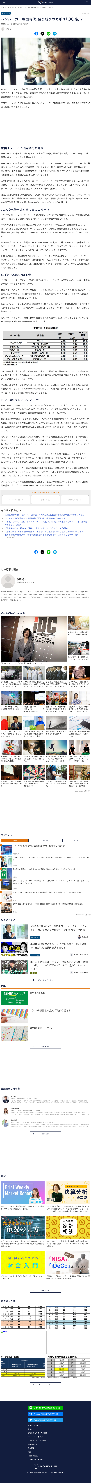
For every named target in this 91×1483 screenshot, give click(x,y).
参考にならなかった (74, 500)
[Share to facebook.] (36, 34)
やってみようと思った (16, 500)
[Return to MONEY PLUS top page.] (45, 2)
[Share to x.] (42, 34)
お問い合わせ (33, 1444)
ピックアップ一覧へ (45, 980)
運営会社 (31, 1429)
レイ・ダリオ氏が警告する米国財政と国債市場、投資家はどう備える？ (35, 518)
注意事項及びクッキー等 (37, 1440)
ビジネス (14, 8)
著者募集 (31, 1448)
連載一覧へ (45, 1290)
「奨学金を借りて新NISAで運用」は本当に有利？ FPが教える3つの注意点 (36, 528)
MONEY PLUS (5, 8)
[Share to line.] (48, 34)
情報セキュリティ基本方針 (38, 1433)
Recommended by (80, 791)
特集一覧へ (45, 1046)
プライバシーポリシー (36, 1437)
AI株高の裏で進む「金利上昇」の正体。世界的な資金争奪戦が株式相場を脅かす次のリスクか (44, 515)
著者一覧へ (45, 1134)
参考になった (45, 500)
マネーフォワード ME (36, 1459)
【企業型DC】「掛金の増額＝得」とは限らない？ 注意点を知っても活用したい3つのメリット (44, 531)
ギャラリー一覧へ (45, 1385)
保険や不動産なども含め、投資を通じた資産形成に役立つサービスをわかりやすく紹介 (42, 534)
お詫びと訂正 (33, 1455)
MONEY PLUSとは (34, 1425)
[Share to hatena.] (55, 34)
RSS (29, 1452)
